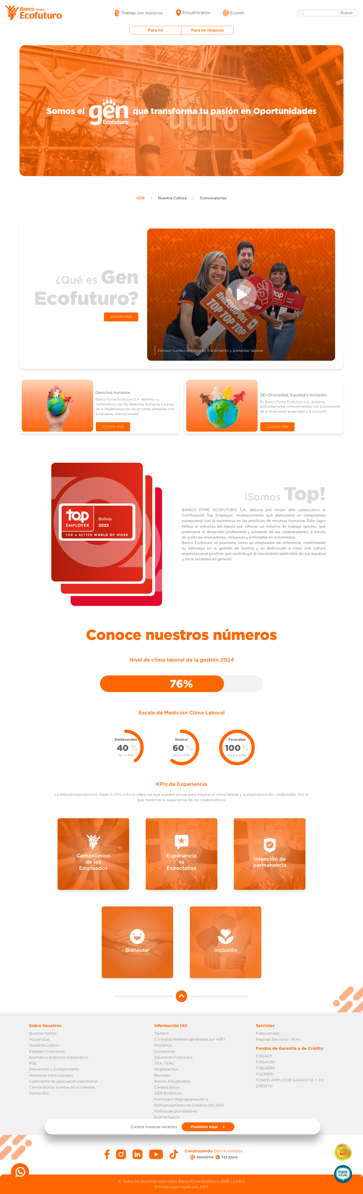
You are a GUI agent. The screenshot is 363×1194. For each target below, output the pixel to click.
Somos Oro (39, 1093)
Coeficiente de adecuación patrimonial (63, 1081)
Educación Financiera (173, 1057)
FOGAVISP (265, 1062)
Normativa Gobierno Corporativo (58, 1057)
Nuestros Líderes (44, 1045)
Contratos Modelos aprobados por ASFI (189, 1039)
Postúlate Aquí (205, 1126)
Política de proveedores (175, 1111)
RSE (33, 1063)
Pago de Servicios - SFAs (278, 1039)
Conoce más (121, 316)
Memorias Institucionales (51, 1075)
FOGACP (264, 1056)
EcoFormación (167, 1117)
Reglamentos (166, 1069)
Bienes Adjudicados (172, 1081)
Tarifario (161, 1033)
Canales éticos (167, 1087)
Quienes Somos (43, 1033)
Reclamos (163, 1045)
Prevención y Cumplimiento (54, 1069)
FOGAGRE (265, 1068)
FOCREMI (264, 1074)
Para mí (155, 30)
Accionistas (39, 1039)
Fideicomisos (267, 1033)
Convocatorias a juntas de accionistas (62, 1087)
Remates (162, 1075)
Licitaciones (164, 1051)
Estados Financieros (47, 1051)
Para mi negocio (207, 30)
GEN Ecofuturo (167, 1093)
